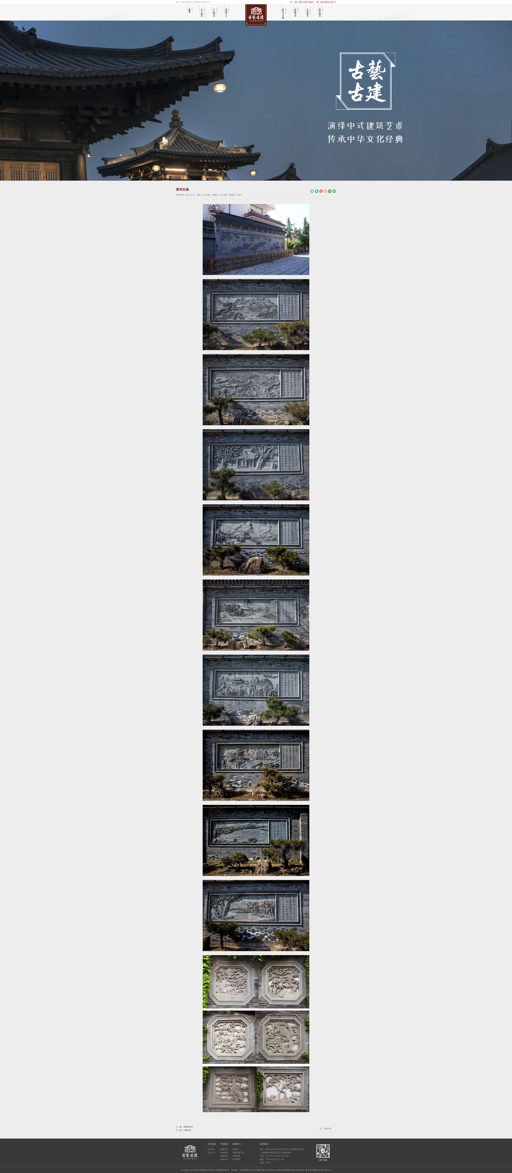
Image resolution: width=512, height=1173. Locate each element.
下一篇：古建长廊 (183, 1130)
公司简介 (211, 1149)
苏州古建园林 (312, 1170)
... (221, 1163)
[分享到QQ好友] (312, 191)
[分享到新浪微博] (321, 191)
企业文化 (211, 1153)
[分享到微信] (316, 191)
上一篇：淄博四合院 (184, 1127)
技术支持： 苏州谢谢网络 (240, 1170)
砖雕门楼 (224, 1149)
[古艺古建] (256, 15)
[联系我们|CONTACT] (321, 12)
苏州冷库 (294, 1170)
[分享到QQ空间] (325, 191)
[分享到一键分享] (334, 191)
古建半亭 (224, 1159)
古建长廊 (224, 1156)
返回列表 (326, 1128)
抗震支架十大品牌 (274, 1170)
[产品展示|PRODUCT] (215, 12)
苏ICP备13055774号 (325, 1170)
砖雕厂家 (264, 1170)
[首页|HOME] (191, 12)
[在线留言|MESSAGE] (309, 12)
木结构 (235, 1149)
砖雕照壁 (224, 1153)
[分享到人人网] (330, 191)
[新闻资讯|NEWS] (297, 12)
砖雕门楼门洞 (238, 1153)
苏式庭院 (236, 1159)
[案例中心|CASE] (227, 12)
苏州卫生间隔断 (255, 1170)
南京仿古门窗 (302, 1170)
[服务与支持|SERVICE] (285, 12)
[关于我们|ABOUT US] (203, 12)
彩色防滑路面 (286, 1170)
